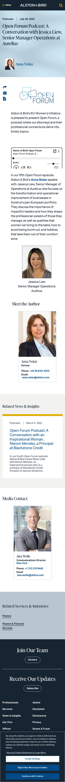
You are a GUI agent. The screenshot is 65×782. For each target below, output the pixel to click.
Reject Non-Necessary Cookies (32, 768)
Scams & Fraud (41, 729)
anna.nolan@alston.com (35, 377)
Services (7, 709)
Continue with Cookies (32, 776)
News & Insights (11, 716)
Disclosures (39, 716)
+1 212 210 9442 (34, 568)
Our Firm (7, 722)
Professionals (10, 702)
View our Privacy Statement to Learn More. (26, 753)
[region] (32, 757)
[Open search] (61, 5)
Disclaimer (38, 709)
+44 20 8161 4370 (39, 371)
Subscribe (32, 688)
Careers (32, 660)
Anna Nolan (24, 64)
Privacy (36, 722)
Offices (6, 729)
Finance (6, 616)
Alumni (36, 702)
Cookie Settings (32, 759)
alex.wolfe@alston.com (30, 575)
